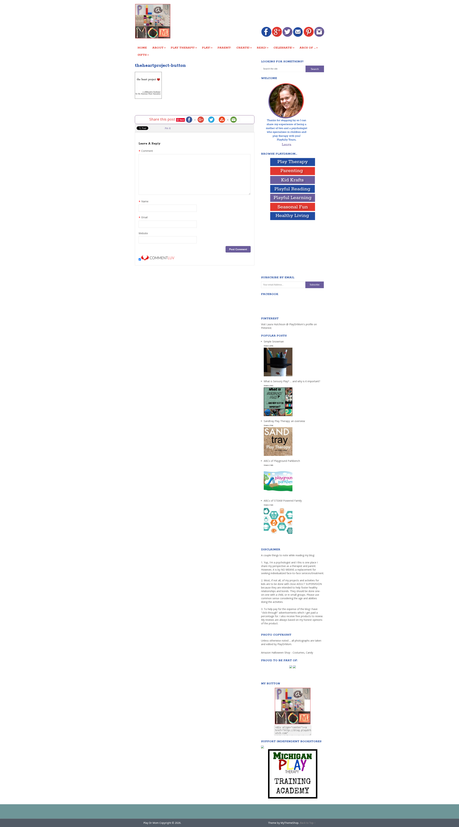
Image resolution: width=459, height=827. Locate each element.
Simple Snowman (274, 341)
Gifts (143, 55)
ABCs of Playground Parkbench (282, 461)
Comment (146, 151)
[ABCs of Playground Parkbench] (278, 495)
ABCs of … (308, 47)
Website (143, 233)
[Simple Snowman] (278, 376)
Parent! (224, 47)
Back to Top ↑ (308, 822)
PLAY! (207, 47)
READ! (262, 47)
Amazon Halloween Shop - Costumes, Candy (287, 652)
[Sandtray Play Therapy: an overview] (278, 456)
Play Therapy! (184, 47)
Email (143, 218)
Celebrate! (283, 47)
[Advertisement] (259, 14)
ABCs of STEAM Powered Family (283, 500)
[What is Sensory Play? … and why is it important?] (278, 416)
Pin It (168, 128)
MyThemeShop (290, 822)
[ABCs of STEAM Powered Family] (278, 535)
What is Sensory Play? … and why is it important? (292, 381)
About (159, 47)
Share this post (162, 119)
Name (143, 202)
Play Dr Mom (151, 822)
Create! (244, 47)
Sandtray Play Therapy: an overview (284, 421)
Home (142, 47)
